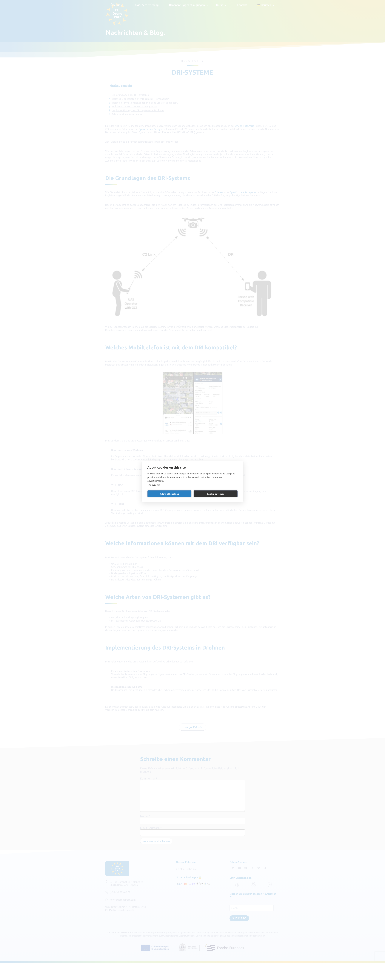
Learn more (153, 485)
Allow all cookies (169, 493)
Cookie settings (215, 493)
